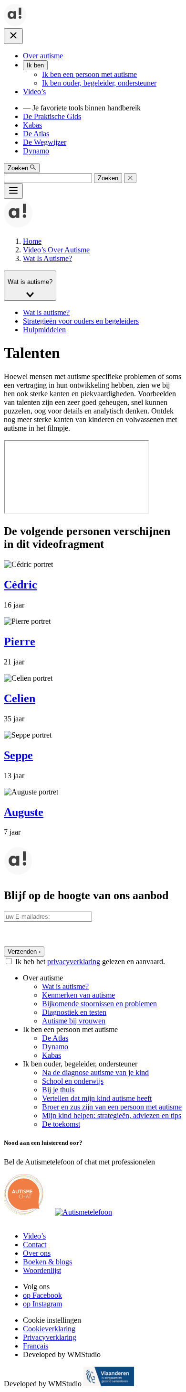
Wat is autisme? (46, 312)
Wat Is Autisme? (47, 258)
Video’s (34, 91)
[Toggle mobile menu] (13, 191)
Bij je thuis (58, 1090)
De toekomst (61, 1124)
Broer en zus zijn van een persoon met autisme (112, 1107)
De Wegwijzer (44, 142)
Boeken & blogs (47, 1262)
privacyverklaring (73, 961)
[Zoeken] (130, 178)
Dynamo (36, 151)
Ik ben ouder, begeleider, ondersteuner (99, 83)
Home (32, 241)
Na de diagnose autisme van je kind (95, 1072)
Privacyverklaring (49, 1337)
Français (35, 1346)
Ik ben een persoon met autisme (89, 74)
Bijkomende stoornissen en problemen (99, 1004)
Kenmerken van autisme (78, 995)
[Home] (15, 24)
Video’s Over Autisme (56, 250)
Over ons (37, 1253)
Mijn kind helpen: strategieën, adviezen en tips (111, 1115)
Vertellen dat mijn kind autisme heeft (97, 1098)
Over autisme (43, 56)
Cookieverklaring (49, 1329)
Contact (34, 1244)
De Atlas (36, 134)
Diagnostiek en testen (74, 1012)
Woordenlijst (42, 1270)
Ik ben (35, 65)
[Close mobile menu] (13, 36)
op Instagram (42, 1304)
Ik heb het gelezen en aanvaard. (90, 961)
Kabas (32, 125)
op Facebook (42, 1295)
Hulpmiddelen (44, 330)
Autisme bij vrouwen (73, 1021)
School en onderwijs (72, 1081)
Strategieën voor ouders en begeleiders (81, 321)
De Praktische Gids (52, 116)
